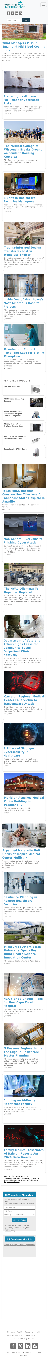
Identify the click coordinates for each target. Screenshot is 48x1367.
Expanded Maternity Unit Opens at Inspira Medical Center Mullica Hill (21, 854)
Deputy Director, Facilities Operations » (19, 1245)
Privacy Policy (16, 1229)
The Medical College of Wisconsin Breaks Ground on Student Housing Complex (23, 151)
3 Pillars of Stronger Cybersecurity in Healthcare (19, 752)
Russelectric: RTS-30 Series (15, 449)
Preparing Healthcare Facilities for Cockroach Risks (21, 100)
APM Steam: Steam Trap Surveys (14, 400)
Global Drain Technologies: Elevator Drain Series (15, 438)
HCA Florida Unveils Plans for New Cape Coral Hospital (23, 1002)
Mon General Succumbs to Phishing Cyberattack (23, 540)
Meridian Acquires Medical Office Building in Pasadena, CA (24, 801)
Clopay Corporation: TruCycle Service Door (13, 425)
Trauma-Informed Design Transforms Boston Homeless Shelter (22, 251)
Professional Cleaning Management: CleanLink (21, 1179)
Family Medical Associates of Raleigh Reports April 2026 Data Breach (24, 1153)
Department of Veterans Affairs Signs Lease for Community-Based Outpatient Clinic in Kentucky (22, 647)
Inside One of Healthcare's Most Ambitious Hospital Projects (24, 303)
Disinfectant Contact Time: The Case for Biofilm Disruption (24, 353)
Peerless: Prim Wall (12, 386)
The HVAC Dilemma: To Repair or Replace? (21, 590)
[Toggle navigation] (43, 4)
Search (26, 20)
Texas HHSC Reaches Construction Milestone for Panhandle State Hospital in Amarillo (23, 496)
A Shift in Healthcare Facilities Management (21, 199)
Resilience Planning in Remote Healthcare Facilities (20, 901)
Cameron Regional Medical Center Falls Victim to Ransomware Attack (24, 700)
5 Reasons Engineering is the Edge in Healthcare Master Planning (23, 1052)
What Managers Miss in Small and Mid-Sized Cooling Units (23, 46)
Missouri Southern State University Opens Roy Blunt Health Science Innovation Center (22, 952)
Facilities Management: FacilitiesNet (16, 1178)
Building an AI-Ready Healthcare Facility (19, 1102)
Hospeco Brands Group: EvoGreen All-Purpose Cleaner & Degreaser (14, 413)
